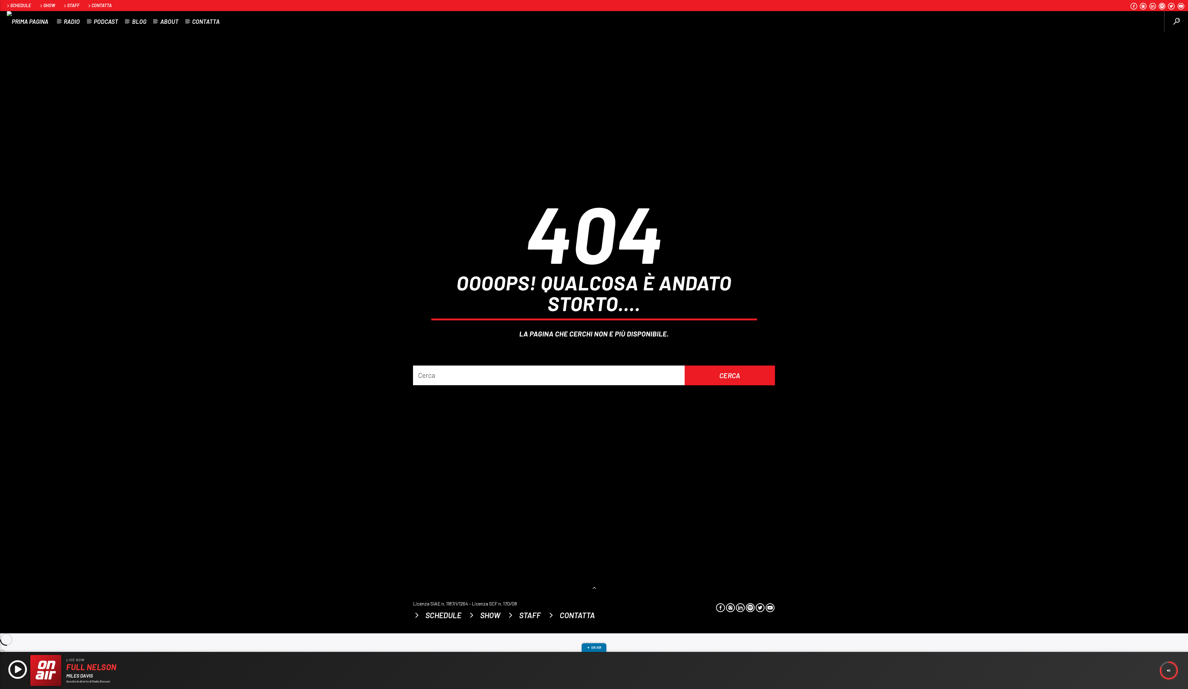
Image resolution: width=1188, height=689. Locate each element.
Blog (139, 21)
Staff (73, 5)
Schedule (20, 5)
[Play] (17, 670)
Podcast (106, 21)
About (169, 21)
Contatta (102, 5)
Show (49, 5)
